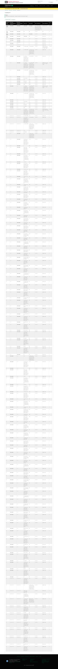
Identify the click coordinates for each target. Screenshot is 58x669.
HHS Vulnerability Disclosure (34, 661)
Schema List (32, 5)
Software (47, 5)
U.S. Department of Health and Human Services (46, 659)
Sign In (57, 0)
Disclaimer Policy (32, 659)
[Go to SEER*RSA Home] (14, 2)
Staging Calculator (42, 5)
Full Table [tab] (13, 19)
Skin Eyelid (14, 10)
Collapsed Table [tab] (8, 19)
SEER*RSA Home (24, 659)
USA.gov (43, 662)
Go (51, 2)
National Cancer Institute (45, 661)
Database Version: (40, 1)
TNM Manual (36, 5)
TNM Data (9, 5)
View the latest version (24, 8)
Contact (51, 5)
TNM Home (6, 10)
